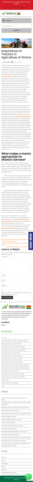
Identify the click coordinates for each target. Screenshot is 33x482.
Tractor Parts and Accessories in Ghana (13, 377)
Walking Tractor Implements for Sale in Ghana (15, 365)
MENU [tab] (29, 13)
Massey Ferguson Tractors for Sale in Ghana (14, 341)
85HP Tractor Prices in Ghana (10, 411)
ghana (19, 239)
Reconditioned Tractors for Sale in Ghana (13, 350)
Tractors (3, 338)
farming (14, 239)
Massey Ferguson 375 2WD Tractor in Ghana (14, 432)
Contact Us (4, 463)
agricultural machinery (22, 116)
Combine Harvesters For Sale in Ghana (12, 374)
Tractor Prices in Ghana (8, 423)
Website (3, 285)
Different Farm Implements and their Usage (19, 247)
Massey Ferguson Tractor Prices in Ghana (13, 441)
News (3, 466)
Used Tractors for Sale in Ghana (10, 353)
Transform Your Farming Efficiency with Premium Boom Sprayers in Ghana (15, 444)
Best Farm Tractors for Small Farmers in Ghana (15, 407)
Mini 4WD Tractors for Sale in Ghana (11, 359)
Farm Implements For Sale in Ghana (11, 362)
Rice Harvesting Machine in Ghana (11, 420)
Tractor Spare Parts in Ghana (10, 383)
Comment (4, 257)
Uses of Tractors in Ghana (9, 429)
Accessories (5, 380)
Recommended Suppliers (9, 473)
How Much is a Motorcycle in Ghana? (12, 426)
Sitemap (3, 470)
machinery (25, 239)
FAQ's (3, 460)
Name (3, 275)
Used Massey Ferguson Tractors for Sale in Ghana (16, 414)
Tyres (3, 386)
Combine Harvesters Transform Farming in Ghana (16, 438)
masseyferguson (6, 241)
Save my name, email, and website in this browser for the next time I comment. (16, 293)
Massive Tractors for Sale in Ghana (11, 344)
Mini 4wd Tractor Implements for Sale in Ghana (15, 368)
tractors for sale (6, 228)
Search (16, 30)
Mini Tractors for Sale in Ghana (10, 435)
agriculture (8, 239)
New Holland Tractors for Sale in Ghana (13, 347)
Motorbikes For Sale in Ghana (10, 371)
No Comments (17, 62)
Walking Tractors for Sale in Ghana (11, 356)
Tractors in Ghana (6, 76)
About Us (4, 457)
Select (9, 21)
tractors (14, 241)
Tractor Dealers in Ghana (8, 417)
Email (3, 280)
